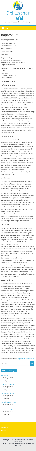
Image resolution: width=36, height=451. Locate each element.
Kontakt (3, 430)
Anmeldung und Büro (7, 393)
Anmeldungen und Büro (8, 402)
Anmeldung (4, 375)
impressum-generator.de (26, 359)
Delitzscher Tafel (18, 15)
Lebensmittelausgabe (7, 384)
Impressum (4, 427)
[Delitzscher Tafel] (3, 28)
